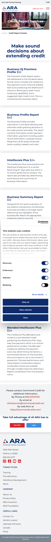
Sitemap (25, 539)
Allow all (25, 302)
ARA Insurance (10, 502)
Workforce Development (15, 480)
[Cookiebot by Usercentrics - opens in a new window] (38, 222)
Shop (5, 531)
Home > (5, 33)
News (5, 483)
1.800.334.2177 (37, 9)
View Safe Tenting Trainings (11, 2)
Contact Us (8, 516)
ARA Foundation (11, 505)
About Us (7, 494)
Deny (25, 318)
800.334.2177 (9, 457)
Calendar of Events (12, 524)
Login (48, 2)
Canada (6, 527)
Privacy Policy (9, 498)
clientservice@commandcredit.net (25, 403)
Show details (38, 294)
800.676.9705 (32, 397)
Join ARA (17, 425)
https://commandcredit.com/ (25, 409)
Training (7, 472)
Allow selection (25, 310)
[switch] (45, 270)
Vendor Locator (10, 520)
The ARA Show (10, 476)
